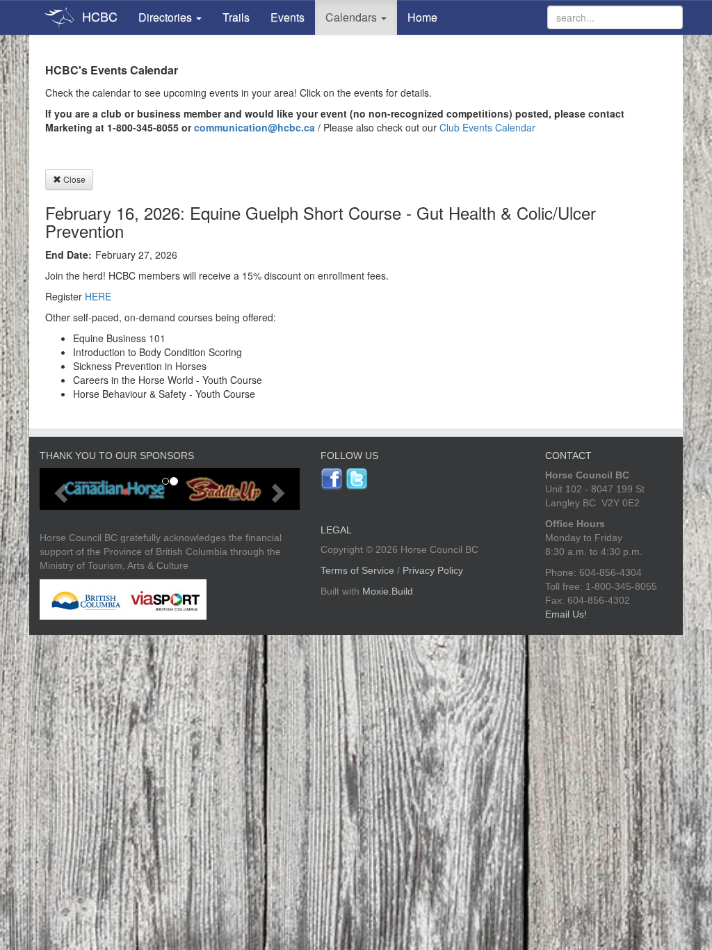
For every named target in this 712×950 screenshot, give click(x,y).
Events (287, 17)
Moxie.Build (387, 591)
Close (73, 179)
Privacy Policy (433, 570)
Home (422, 17)
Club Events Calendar (487, 127)
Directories (166, 17)
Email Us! (566, 614)
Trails (236, 17)
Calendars (352, 17)
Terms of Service (357, 570)
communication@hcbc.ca (254, 127)
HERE (98, 296)
